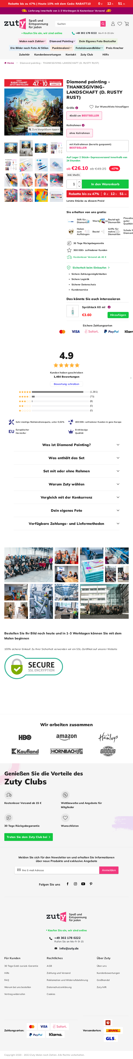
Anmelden (109, 870)
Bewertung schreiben (66, 384)
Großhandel (103, 980)
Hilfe (6, 973)
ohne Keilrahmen (79, 133)
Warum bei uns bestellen (17, 987)
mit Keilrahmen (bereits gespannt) (90, 146)
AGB (49, 965)
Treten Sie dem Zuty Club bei (27, 837)
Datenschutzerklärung (59, 987)
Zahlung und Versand (58, 973)
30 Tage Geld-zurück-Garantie (21, 965)
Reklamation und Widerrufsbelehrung (67, 980)
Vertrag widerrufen (14, 994)
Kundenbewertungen (108, 973)
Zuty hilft (102, 987)
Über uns (102, 965)
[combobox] (77, 24)
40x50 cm (84, 115)
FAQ (6, 980)
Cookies (51, 994)
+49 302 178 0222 (67, 938)
